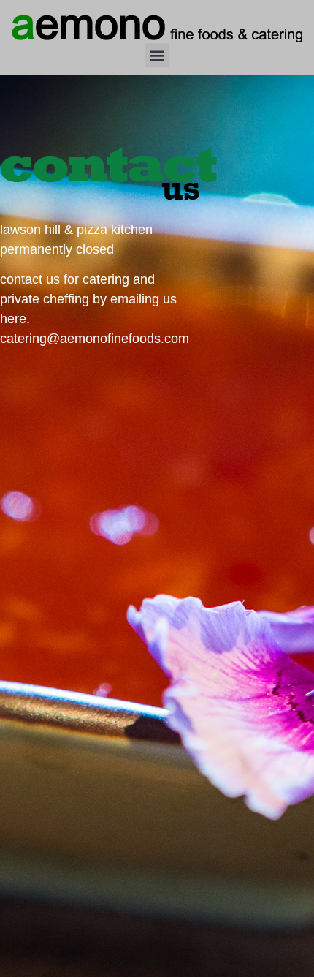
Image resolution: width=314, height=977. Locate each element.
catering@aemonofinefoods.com (94, 338)
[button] (157, 55)
